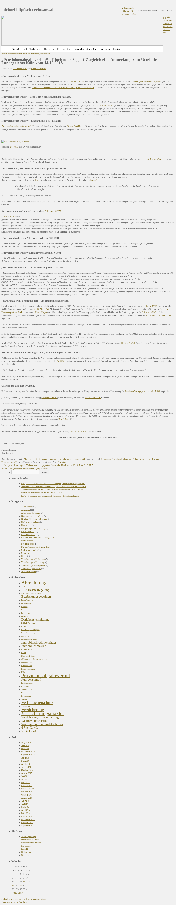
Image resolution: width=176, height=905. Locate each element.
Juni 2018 (25, 745)
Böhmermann (26, 613)
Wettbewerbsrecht (28, 571)
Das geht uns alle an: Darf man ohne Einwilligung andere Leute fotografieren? (53, 483)
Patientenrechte (27, 544)
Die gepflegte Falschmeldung (33, 528)
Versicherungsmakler (10, 462)
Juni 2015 (25, 776)
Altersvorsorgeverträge (30, 513)
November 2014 (28, 792)
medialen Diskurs (77, 81)
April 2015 (25, 779)
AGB (23, 587)
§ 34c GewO (29, 727)
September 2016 (28, 755)
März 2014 (25, 813)
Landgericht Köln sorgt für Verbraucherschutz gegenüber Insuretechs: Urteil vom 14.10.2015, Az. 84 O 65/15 (47, 465)
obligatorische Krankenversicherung (35, 659)
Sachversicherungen (29, 550)
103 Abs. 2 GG (164, 315)
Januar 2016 (26, 767)
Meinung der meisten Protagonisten (147, 81)
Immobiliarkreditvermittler (38, 642)
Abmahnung (106, 459)
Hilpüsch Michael (38, 68)
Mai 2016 (25, 761)
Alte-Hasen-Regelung (35, 590)
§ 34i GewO (29, 731)
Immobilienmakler (33, 646)
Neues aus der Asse (29, 541)
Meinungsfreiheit (28, 656)
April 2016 (25, 764)
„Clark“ (37, 180)
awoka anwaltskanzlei (30, 840)
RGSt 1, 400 (63, 419)
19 (13, 885)
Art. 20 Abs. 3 (151, 315)
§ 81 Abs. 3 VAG (155, 159)
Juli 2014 (25, 801)
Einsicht (24, 626)
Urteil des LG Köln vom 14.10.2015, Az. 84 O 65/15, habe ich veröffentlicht (63, 87)
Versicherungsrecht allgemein (54, 459)
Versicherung (153, 459)
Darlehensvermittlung (30, 522)
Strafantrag (25, 693)
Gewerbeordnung (28, 633)
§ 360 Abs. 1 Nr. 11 (49, 397)
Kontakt (117, 49)
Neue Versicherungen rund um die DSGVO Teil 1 (41, 493)
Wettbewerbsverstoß (34, 721)
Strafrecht (25, 553)
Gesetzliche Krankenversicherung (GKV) (38, 537)
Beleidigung (26, 603)
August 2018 (26, 742)
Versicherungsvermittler (76, 459)
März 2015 (25, 782)
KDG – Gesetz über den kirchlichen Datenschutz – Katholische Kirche (50, 496)
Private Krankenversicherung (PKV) (36, 547)
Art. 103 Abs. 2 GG (93, 397)
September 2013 (28, 825)
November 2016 (28, 751)
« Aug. (14, 893)
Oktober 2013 (27, 822)
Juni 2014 (25, 804)
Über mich (49, 49)
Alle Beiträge (29, 459)
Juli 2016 (25, 758)
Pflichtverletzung (28, 669)
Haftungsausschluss (29, 639)
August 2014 (26, 798)
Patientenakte (26, 666)
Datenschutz (26, 525)
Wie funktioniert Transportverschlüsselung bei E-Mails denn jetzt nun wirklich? (53, 486)
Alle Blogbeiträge (32, 49)
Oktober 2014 (27, 795)
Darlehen (25, 616)
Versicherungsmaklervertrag (32, 562)
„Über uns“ (92, 180)
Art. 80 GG (61, 361)
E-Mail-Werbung (28, 531)
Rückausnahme (27, 683)
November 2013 (28, 819)
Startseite (16, 49)
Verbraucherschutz (139, 459)
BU (22, 610)
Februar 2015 (26, 785)
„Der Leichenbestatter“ (78, 431)
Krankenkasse (26, 649)
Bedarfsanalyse (27, 600)
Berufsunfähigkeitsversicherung (34, 519)
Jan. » (20, 893)
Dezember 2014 (27, 788)
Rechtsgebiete (63, 49)
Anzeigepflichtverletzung (31, 593)
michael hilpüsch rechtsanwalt (28, 9)
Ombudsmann (26, 662)
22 (21, 885)
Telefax (24, 699)
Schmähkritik (26, 689)
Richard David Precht (75, 126)
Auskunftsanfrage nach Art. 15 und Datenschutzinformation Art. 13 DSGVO (52, 489)
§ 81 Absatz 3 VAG (105, 105)
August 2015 (26, 773)
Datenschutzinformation (85, 49)
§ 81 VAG (14, 147)
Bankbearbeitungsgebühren (32, 516)
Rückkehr (25, 686)
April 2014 (25, 810)
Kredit (23, 653)
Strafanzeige (26, 696)
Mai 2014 (25, 807)
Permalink (62, 462)
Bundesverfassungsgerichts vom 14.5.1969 (142, 391)
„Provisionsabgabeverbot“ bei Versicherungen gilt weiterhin (27, 54)
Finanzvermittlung (28, 534)
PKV (23, 672)
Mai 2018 (25, 748)
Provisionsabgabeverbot (121, 459)
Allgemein (25, 510)
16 (24, 881)
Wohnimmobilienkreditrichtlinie (42, 724)
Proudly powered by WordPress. (14, 902)
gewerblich (25, 636)
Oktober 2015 (27, 770)
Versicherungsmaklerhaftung (33, 559)
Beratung (25, 607)
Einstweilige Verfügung (30, 630)
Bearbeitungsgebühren (36, 596)
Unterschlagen (41, 312)
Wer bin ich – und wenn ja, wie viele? (17, 126)
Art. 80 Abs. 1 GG (41, 309)
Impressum (105, 49)
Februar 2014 (26, 816)
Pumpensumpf (31, 679)
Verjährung (25, 706)
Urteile (38, 459)
